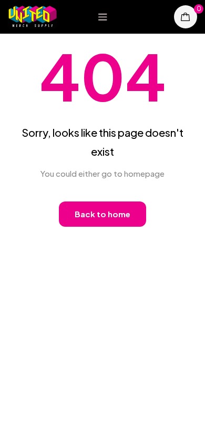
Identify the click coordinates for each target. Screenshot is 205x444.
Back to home (102, 214)
